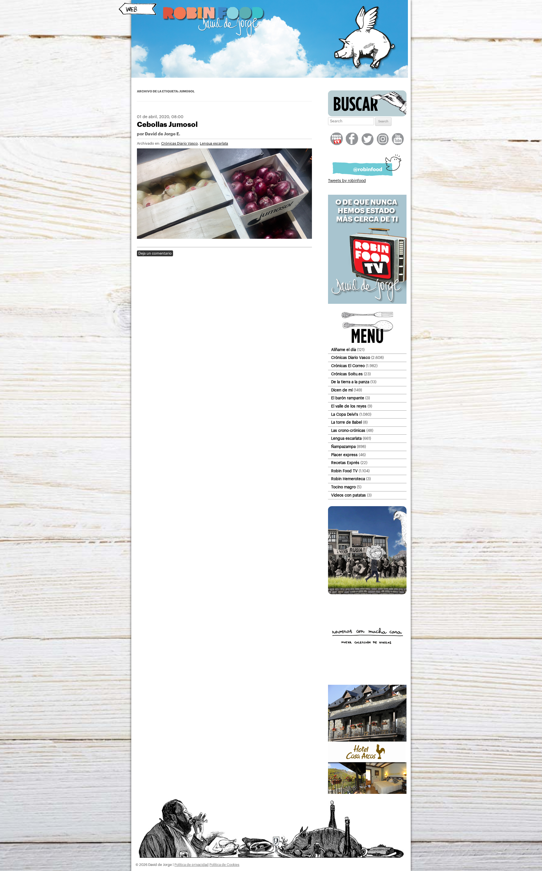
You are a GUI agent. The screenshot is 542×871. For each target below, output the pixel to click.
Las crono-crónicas (348, 430)
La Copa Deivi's (344, 414)
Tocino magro (343, 487)
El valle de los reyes (348, 406)
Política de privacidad (191, 864)
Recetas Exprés (345, 463)
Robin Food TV (344, 471)
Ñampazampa (343, 446)
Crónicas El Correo (348, 366)
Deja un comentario (155, 253)
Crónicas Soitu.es (347, 374)
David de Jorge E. (162, 134)
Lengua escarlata (214, 143)
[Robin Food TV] (367, 303)
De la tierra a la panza (350, 382)
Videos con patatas (348, 495)
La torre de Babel (346, 422)
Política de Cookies (224, 864)
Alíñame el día (343, 350)
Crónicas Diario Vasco (179, 143)
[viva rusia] (367, 593)
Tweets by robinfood (347, 181)
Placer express (344, 455)
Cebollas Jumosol (167, 124)
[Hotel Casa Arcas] (367, 793)
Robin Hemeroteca (348, 479)
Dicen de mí (342, 390)
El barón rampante (347, 398)
